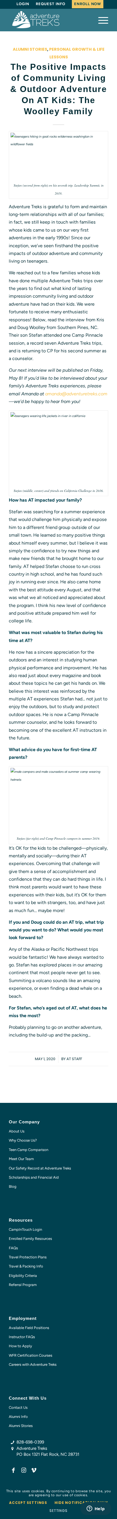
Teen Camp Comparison (28, 1150)
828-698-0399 (30, 1442)
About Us (16, 1131)
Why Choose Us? (23, 1140)
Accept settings (28, 1502)
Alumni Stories (30, 49)
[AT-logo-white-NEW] (48, 20)
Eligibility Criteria (23, 1275)
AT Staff (74, 1059)
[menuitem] (23, 4)
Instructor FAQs (22, 1337)
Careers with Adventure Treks (33, 1364)
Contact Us (18, 1407)
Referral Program (23, 1285)
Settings (58, 1510)
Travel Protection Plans (28, 1257)
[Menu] (100, 20)
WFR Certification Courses (30, 1355)
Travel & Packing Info (26, 1266)
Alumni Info (18, 1416)
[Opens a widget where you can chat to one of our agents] (95, 1509)
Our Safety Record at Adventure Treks (40, 1168)
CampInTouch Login (25, 1229)
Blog (12, 1186)
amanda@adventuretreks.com (76, 393)
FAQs (13, 1248)
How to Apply (20, 1346)
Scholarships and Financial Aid (34, 1177)
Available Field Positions (29, 1328)
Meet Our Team (21, 1159)
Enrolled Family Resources (30, 1238)
